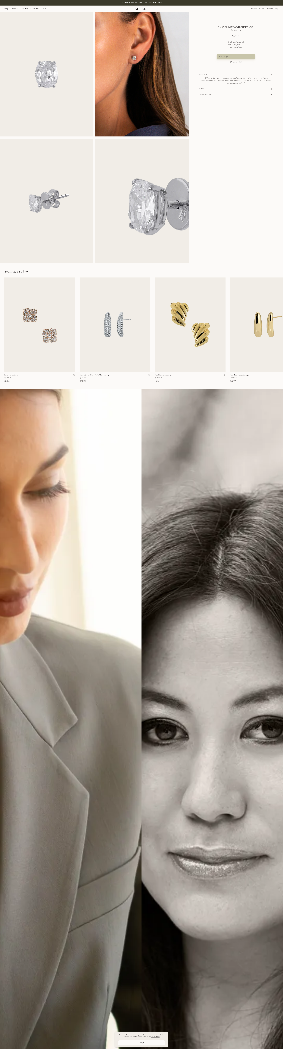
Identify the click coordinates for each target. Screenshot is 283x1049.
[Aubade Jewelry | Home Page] (141, 9)
